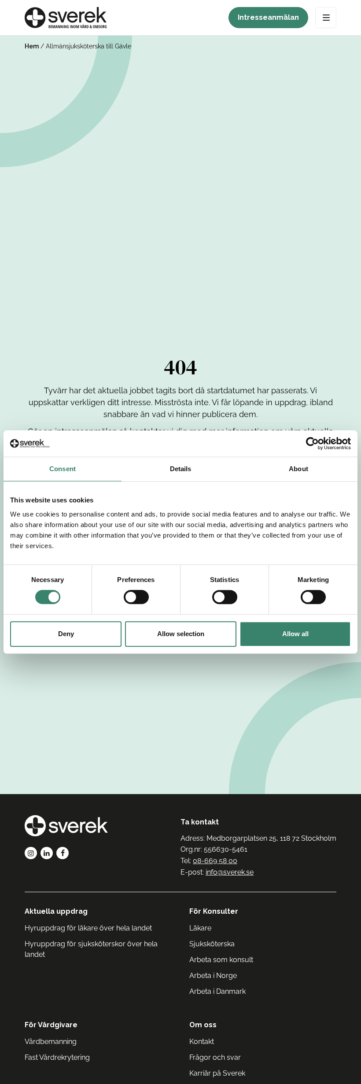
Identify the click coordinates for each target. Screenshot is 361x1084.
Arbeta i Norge (213, 975)
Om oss (203, 1025)
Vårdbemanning (51, 1041)
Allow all (295, 633)
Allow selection (180, 633)
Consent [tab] (62, 468)
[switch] (136, 597)
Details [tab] (181, 468)
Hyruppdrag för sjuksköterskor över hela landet (91, 949)
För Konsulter (213, 911)
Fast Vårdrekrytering (57, 1057)
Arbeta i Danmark (217, 991)
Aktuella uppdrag (56, 911)
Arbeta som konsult (221, 960)
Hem (32, 46)
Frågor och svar (215, 1057)
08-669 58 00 (215, 861)
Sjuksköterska (212, 944)
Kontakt (201, 1041)
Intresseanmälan (268, 17)
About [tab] (298, 468)
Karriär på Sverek (217, 1073)
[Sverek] (66, 17)
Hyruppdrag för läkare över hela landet (88, 928)
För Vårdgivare (51, 1025)
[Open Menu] (325, 17)
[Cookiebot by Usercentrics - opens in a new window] (312, 443)
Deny (66, 633)
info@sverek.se (230, 872)
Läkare (200, 928)
